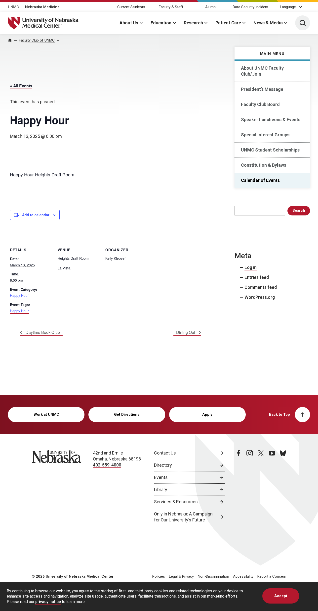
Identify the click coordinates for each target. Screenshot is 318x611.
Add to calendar (35, 214)
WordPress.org (259, 297)
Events (161, 477)
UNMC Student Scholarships (270, 150)
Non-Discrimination (213, 576)
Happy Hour (19, 295)
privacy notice (48, 601)
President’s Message (262, 89)
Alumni (210, 7)
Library (160, 489)
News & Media (268, 22)
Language (288, 7)
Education (161, 22)
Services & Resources (176, 501)
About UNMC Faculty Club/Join (262, 71)
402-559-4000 (107, 464)
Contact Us (165, 453)
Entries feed (256, 277)
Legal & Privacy (181, 576)
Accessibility (243, 576)
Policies (158, 576)
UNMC (13, 7)
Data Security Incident (250, 7)
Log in (250, 267)
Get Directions (126, 414)
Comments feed (260, 287)
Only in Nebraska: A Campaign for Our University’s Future (183, 516)
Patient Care (228, 22)
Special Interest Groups (265, 134)
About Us (128, 22)
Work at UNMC (46, 414)
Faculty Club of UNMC (37, 40)
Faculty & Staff (171, 7)
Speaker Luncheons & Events (270, 119)
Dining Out (186, 332)
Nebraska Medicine (42, 7)
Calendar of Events (260, 180)
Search (298, 210)
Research (193, 22)
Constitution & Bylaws (263, 165)
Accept (280, 596)
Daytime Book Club (42, 332)
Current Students (131, 7)
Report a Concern (271, 576)
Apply (207, 414)
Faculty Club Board (260, 104)
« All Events (21, 86)
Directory (163, 465)
